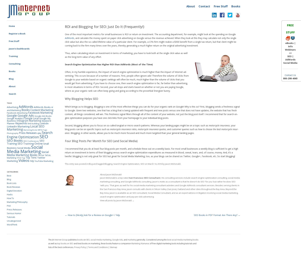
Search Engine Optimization (126, 163)
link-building (33, 123)
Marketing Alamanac (140, 243)
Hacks (10, 194)
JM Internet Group (60, 239)
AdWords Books (42, 107)
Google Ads (26, 115)
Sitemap (113, 247)
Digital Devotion (14, 190)
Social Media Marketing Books (28, 153)
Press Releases (28, 133)
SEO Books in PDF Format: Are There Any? (217, 215)
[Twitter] (228, 16)
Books (235, 6)
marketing (132, 239)
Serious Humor (14, 213)
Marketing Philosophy (17, 202)
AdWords (69, 38)
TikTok (41, 155)
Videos (23, 160)
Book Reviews (13, 187)
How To (10, 198)
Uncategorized (14, 220)
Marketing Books (30, 130)
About (190, 6)
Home (12, 26)
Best (9, 175)
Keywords (21, 123)
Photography (12, 133)
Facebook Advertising (17, 112)
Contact (204, 6)
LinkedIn (44, 123)
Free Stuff (221, 6)
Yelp (32, 160)
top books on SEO (65, 243)
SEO (142, 163)
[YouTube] (236, 16)
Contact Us (290, 75)
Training (13, 56)
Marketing (15, 129)
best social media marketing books (182, 239)
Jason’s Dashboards (19, 48)
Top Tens (31, 157)
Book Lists (11, 183)
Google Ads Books (43, 116)
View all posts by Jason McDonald (117, 200)
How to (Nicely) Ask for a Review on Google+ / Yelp (92, 215)
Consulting (15, 63)
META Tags (42, 130)
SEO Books (15, 140)
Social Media (24, 147)
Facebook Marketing (40, 112)
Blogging (108, 163)
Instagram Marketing (29, 120)
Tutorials (11, 217)
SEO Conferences (31, 141)
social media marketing (101, 239)
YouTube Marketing (44, 161)
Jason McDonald (172, 163)
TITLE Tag (21, 158)
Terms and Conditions (98, 247)
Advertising (12, 107)
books (80, 239)
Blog (11, 78)
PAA (9, 205)
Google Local (31, 118)
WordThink (12, 224)
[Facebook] (220, 16)
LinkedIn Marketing (18, 126)
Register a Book (17, 33)
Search (12, 93)
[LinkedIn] (214, 16)
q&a (39, 133)
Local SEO (37, 126)
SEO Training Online (30, 143)
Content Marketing (41, 110)
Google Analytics (15, 118)
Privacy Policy (80, 247)
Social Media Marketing (25, 149)
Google (12, 116)
